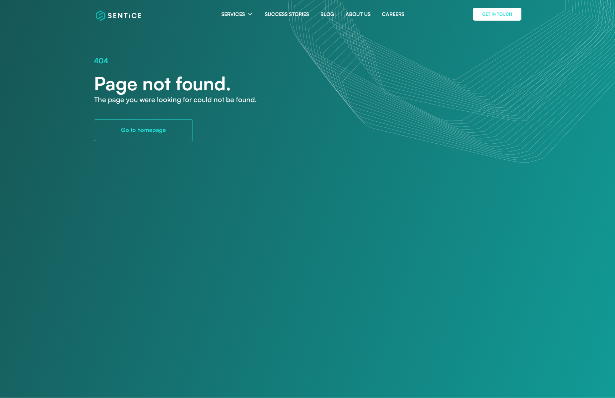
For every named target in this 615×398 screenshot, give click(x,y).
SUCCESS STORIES (287, 14)
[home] (119, 14)
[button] (237, 14)
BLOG (327, 14)
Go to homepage (143, 129)
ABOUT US (358, 14)
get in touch (497, 14)
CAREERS (393, 14)
